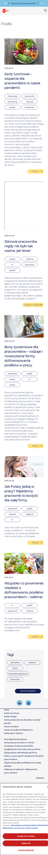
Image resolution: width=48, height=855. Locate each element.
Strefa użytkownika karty (23, 4)
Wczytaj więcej (27, 691)
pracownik (29, 96)
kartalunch (29, 107)
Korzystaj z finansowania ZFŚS (18, 746)
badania (32, 662)
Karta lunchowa (11, 713)
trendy (12, 259)
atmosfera (15, 662)
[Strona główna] (5, 10)
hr (12, 265)
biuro (15, 668)
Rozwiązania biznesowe (15, 739)
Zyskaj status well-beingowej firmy (20, 752)
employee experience (18, 674)
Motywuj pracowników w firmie (19, 742)
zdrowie (29, 102)
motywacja (12, 96)
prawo (12, 379)
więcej (35, 171)
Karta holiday (10, 716)
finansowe (15, 679)
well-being (12, 102)
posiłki (12, 107)
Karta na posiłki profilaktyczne (18, 730)
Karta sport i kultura (13, 733)
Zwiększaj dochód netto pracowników (22, 749)
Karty (6, 709)
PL (41, 3)
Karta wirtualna (11, 726)
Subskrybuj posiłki (14, 648)
